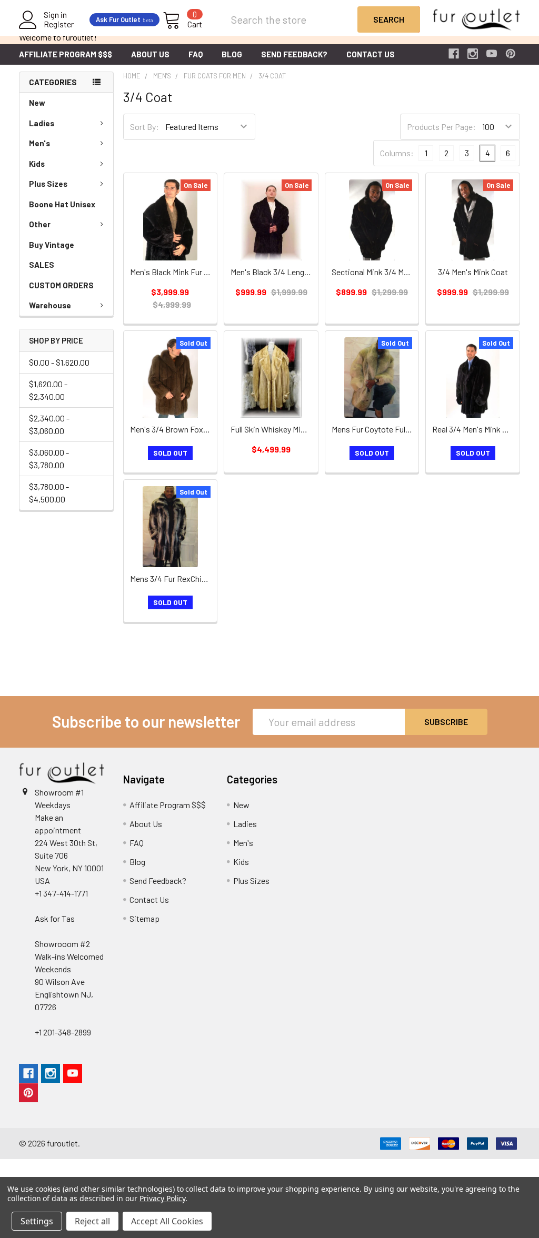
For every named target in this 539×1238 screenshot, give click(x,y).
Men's (39, 143)
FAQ (195, 54)
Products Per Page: (441, 127)
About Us (150, 54)
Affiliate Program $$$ (65, 54)
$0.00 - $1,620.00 (59, 362)
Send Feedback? (294, 54)
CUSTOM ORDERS (61, 285)
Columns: (397, 153)
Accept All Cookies (167, 1221)
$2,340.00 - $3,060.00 (49, 424)
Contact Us (370, 54)
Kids (37, 163)
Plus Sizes (48, 183)
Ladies (41, 123)
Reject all (92, 1221)
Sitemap (144, 918)
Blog (232, 54)
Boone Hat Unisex (62, 204)
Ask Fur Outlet (124, 19)
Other (40, 224)
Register (59, 24)
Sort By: (144, 127)
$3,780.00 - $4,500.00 (49, 492)
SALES (41, 264)
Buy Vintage (51, 244)
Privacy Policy (162, 1198)
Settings (37, 1221)
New (37, 102)
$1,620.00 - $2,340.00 (48, 390)
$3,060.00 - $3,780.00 (49, 458)
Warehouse (50, 305)
